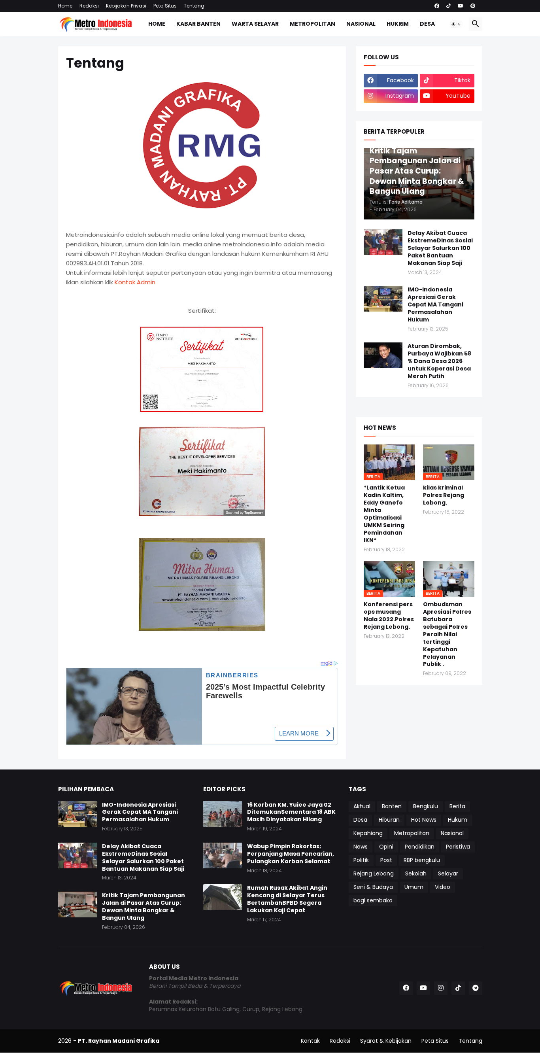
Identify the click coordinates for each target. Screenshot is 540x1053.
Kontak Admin (135, 282)
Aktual (361, 806)
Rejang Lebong (373, 873)
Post (386, 860)
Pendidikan (419, 847)
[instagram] (440, 988)
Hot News (423, 820)
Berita (457, 806)
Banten (392, 806)
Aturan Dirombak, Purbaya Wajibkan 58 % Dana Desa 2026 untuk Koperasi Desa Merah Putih (439, 361)
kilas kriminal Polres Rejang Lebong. (443, 495)
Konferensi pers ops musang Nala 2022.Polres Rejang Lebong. (389, 616)
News (360, 847)
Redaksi (89, 5)
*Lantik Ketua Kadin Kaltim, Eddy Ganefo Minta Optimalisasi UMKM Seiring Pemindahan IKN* (384, 514)
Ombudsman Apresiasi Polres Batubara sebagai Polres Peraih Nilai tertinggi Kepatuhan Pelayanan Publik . (447, 634)
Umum (413, 887)
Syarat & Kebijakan (386, 1041)
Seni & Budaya (373, 887)
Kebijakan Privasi (126, 5)
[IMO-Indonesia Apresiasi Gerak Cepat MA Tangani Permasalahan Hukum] (383, 299)
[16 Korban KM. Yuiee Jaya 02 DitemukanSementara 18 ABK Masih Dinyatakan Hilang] (222, 814)
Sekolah (416, 873)
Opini (386, 847)
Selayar (448, 873)
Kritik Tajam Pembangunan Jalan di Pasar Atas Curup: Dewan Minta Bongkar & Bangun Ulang (143, 907)
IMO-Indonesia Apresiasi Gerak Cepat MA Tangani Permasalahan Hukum (435, 304)
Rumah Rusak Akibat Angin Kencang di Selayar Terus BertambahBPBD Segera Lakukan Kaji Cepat (287, 899)
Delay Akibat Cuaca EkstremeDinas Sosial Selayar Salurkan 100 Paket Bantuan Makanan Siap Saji (440, 248)
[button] (456, 24)
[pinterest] (472, 6)
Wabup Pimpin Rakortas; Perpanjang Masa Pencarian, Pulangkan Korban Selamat (290, 854)
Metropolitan (312, 24)
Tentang (194, 5)
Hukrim (398, 24)
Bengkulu (425, 806)
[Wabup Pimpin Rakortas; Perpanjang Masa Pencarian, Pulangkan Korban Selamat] (222, 855)
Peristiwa (458, 847)
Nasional (361, 24)
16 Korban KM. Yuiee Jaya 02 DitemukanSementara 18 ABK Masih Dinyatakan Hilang (291, 812)
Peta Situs (165, 5)
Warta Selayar (255, 24)
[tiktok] (448, 6)
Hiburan (389, 820)
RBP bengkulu (422, 860)
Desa (427, 24)
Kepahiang (368, 833)
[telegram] (475, 988)
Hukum (457, 820)
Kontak (310, 1041)
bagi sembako (373, 900)
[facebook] (436, 6)
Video (442, 887)
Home (65, 5)
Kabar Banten (198, 24)
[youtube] (460, 6)
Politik (361, 860)
